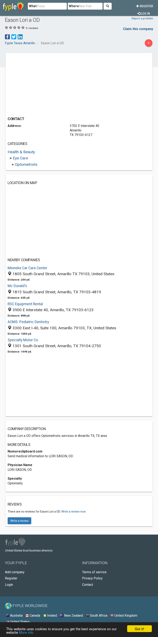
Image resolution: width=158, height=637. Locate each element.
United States (19, 622)
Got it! (139, 628)
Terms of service (94, 572)
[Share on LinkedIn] (20, 36)
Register (146, 6)
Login (9, 585)
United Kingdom (125, 615)
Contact (87, 585)
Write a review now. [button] (73, 511)
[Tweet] (13, 36)
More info (26, 632)
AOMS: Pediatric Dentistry (28, 322)
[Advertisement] (42, 84)
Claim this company (138, 29)
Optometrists (26, 164)
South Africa (98, 615)
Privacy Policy (92, 578)
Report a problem (142, 18)
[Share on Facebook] (7, 36)
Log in (145, 13)
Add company (14, 572)
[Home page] (13, 6)
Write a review (19, 520)
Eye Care (20, 158)
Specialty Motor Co (23, 340)
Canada (34, 615)
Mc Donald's (17, 286)
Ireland (51, 615)
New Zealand (73, 615)
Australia (16, 615)
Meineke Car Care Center (27, 268)
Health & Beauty (21, 152)
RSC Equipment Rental (25, 304)
